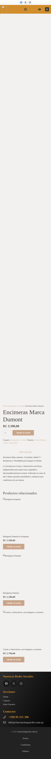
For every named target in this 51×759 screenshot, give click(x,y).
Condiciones (25, 745)
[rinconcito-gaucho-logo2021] (4, 9)
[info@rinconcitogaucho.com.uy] (5, 722)
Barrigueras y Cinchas (16, 406)
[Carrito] (39, 9)
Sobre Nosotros (9, 704)
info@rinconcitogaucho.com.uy (26, 722)
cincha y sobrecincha (10, 443)
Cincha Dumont (40, 440)
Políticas (25, 751)
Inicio (5, 406)
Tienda (5, 697)
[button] (25, 9)
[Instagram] (30, 2)
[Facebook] (21, 2)
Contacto (6, 701)
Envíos (25, 738)
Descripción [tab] (25, 452)
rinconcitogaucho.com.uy (27, 732)
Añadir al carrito (23, 433)
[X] (25, 2)
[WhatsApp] (47, 9)
